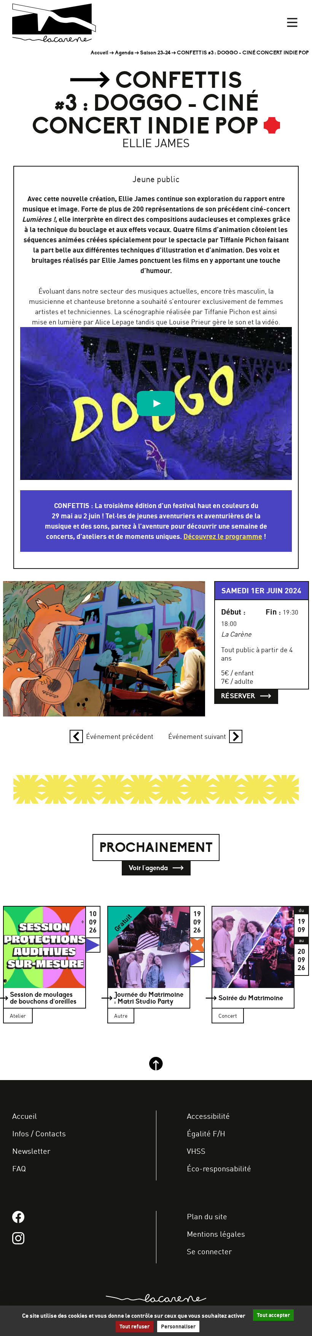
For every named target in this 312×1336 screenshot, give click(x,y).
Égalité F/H (206, 1133)
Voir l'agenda (149, 868)
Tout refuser (134, 1326)
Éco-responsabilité (219, 1168)
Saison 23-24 (155, 52)
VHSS (196, 1151)
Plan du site (207, 1216)
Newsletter (31, 1151)
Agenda (124, 52)
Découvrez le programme (222, 536)
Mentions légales (216, 1234)
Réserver (239, 696)
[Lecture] (156, 403)
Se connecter (209, 1251)
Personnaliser (178, 1326)
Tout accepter (273, 1315)
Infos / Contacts (39, 1133)
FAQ (19, 1168)
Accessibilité (208, 1116)
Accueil (99, 52)
